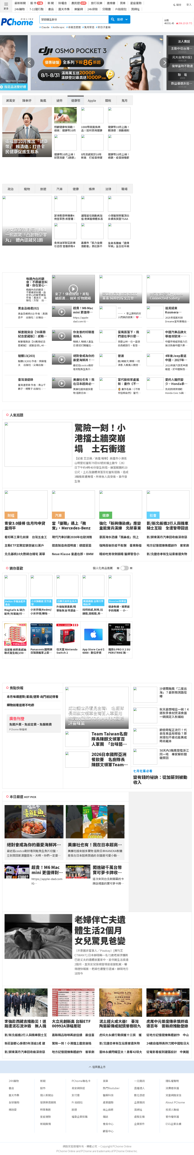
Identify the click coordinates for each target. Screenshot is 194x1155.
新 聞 (51, 3)
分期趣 (106, 9)
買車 (123, 3)
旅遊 (43, 189)
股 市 (33, 3)
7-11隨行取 (36, 9)
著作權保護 (172, 1116)
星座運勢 (136, 3)
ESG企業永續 (173, 1124)
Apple (92, 100)
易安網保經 (78, 1088)
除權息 (62, 3)
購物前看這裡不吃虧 (20, 705)
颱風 (43, 100)
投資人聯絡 (172, 1109)
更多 (6, 8)
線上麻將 (108, 1109)
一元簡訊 (139, 1081)
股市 (42, 1088)
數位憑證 (139, 1095)
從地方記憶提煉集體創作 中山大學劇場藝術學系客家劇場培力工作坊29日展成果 (167, 1035)
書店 (51, 9)
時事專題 (45, 1109)
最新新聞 (20, 3)
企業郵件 (139, 1124)
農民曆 (75, 3)
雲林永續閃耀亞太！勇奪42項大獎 (120, 1052)
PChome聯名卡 (81, 1081)
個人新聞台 (46, 1095)
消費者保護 (172, 1088)
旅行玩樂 (96, 3)
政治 (11, 189)
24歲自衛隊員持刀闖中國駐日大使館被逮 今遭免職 (167, 1043)
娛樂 (92, 189)
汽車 (59, 189)
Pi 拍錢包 (77, 1102)
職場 (124, 189)
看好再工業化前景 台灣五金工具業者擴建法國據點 (26, 537)
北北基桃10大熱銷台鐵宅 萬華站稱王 (25, 554)
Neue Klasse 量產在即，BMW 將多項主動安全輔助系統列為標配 (73, 554)
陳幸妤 (26, 100)
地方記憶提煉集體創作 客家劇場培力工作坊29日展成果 (168, 545)
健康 (76, 189)
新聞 (42, 1081)
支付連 (76, 1095)
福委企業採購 (80, 1116)
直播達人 (139, 1088)
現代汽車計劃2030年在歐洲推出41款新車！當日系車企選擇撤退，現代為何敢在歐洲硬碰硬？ (73, 537)
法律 (108, 189)
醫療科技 (108, 1095)
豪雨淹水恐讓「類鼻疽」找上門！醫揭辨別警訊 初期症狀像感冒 (120, 537)
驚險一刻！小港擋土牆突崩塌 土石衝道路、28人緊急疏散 (100, 438)
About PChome (175, 1102)
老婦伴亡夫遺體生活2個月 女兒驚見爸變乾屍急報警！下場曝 (101, 930)
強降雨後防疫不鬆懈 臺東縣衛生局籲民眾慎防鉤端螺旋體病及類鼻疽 (120, 545)
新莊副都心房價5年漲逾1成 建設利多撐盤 (25, 1043)
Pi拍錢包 (121, 9)
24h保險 (92, 9)
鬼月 (124, 100)
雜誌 (105, 1116)
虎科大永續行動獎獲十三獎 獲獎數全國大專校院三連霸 (120, 1035)
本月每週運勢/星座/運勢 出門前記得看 (32, 697)
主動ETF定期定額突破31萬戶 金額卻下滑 (24, 545)
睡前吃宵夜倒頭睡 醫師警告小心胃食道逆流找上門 (119, 554)
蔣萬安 (10, 100)
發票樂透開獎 (48, 1102)
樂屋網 (78, 9)
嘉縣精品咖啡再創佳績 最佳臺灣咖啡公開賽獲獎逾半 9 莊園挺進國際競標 (73, 1035)
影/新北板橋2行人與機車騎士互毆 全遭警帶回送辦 (26, 1035)
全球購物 (14, 1102)
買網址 (135, 9)
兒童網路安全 (173, 1095)
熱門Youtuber (111, 1088)
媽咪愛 (13, 1109)
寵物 (27, 189)
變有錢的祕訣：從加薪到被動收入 (160, 779)
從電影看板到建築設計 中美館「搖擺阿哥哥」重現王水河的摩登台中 (167, 1052)
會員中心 (108, 1124)
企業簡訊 (139, 1102)
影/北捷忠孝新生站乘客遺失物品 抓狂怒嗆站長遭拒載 (167, 554)
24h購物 (19, 9)
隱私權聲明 (172, 1081)
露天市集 (64, 9)
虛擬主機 (139, 1116)
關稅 (108, 100)
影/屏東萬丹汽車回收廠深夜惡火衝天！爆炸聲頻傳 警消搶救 (168, 537)
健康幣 (75, 100)
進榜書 (111, 3)
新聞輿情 (45, 1124)
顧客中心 (108, 1131)
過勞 (59, 100)
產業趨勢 (108, 1102)
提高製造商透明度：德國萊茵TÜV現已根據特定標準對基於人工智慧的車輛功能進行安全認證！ (73, 545)
